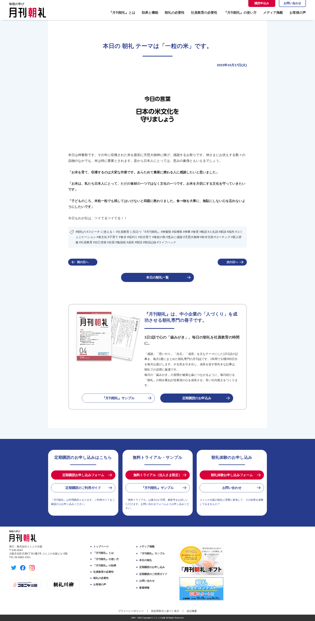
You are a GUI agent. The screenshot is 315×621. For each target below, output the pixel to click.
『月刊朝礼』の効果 (104, 565)
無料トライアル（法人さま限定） (157, 475)
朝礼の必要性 (174, 12)
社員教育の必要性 (204, 12)
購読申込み (261, 3)
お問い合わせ (292, 3)
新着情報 (144, 587)
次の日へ (232, 262)
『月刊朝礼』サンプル (118, 398)
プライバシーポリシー (131, 611)
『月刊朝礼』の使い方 (240, 12)
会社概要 (192, 611)
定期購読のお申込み (196, 398)
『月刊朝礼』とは (122, 12)
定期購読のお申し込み (152, 567)
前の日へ (83, 262)
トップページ (101, 546)
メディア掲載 (273, 12)
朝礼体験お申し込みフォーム (232, 475)
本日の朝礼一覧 (157, 277)
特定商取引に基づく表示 (165, 611)
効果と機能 (150, 12)
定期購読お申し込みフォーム (83, 475)
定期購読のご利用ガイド (83, 488)
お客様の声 (297, 12)
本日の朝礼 (145, 560)
